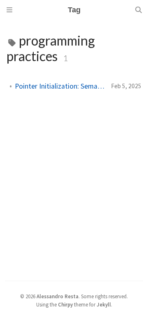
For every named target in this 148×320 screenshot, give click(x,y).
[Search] (138, 10)
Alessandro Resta (58, 296)
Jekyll (104, 304)
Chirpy (65, 304)
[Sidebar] (9, 10)
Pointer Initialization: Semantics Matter (59, 86)
